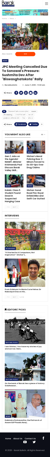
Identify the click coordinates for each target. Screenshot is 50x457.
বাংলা (25, 54)
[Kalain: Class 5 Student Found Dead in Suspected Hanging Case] (14, 180)
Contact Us (30, 438)
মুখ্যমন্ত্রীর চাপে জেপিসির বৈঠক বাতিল (11, 118)
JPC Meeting (7, 115)
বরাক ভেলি (30, 115)
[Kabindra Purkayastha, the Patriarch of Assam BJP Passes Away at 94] (25, 403)
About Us (17, 438)
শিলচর (23, 118)
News (5, 61)
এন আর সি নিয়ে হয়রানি (20, 115)
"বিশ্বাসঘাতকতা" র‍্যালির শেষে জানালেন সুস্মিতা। (18, 111)
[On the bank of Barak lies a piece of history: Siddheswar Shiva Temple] (25, 367)
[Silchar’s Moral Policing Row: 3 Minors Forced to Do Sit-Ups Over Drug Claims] (36, 147)
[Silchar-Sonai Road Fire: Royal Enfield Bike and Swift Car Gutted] (36, 180)
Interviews (10, 248)
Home (8, 438)
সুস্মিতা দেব (30, 118)
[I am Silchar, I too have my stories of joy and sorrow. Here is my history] (25, 330)
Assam (33, 111)
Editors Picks (12, 342)
